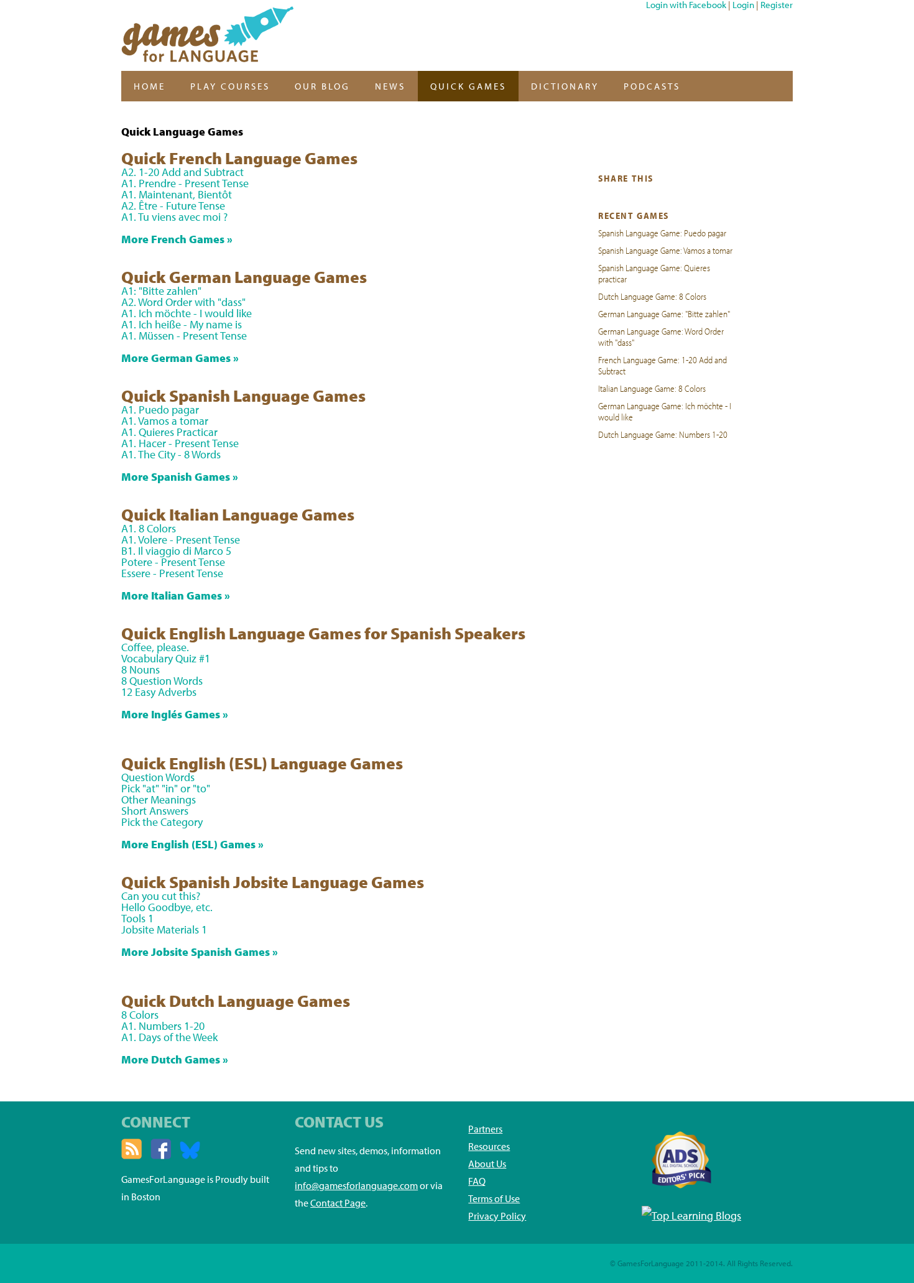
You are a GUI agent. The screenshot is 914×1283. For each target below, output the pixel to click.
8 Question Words (162, 681)
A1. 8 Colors (148, 528)
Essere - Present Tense (172, 573)
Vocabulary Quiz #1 (165, 658)
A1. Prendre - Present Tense (185, 183)
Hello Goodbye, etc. (167, 907)
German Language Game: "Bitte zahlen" (664, 313)
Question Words (158, 777)
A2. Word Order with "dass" (183, 302)
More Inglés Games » (174, 714)
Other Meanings (158, 799)
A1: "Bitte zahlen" (161, 291)
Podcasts (652, 86)
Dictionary (565, 86)
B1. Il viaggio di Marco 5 (176, 551)
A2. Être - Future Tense (173, 205)
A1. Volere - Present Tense (180, 539)
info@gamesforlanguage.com (356, 1185)
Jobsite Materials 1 (164, 929)
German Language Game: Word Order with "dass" (661, 336)
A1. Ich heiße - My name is (181, 324)
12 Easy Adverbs (158, 692)
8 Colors (140, 1014)
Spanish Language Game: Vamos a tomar (665, 250)
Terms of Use (494, 1198)
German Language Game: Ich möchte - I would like (664, 411)
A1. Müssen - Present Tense (184, 335)
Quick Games (468, 86)
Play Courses (230, 86)
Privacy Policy (497, 1216)
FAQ (477, 1181)
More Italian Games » (175, 595)
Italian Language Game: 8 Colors (652, 388)
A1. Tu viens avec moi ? (174, 217)
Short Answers (154, 811)
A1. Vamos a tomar (164, 421)
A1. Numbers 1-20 (163, 1026)
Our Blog (322, 86)
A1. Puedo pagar (160, 409)
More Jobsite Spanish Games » (199, 952)
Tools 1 (137, 918)
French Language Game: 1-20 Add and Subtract (662, 365)
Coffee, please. (155, 647)
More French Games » (177, 239)
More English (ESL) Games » (192, 844)
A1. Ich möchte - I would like (186, 313)
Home (149, 86)
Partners (485, 1129)
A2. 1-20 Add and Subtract (182, 172)
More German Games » (180, 358)
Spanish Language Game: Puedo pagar (662, 232)
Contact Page (338, 1203)
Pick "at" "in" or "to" (165, 788)
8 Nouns (140, 669)
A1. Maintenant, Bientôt (176, 194)
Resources (489, 1146)
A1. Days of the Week (169, 1037)
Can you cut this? (160, 896)
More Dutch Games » (174, 1059)
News (390, 86)
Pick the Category (162, 822)
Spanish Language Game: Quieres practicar (654, 273)
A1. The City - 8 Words (171, 454)
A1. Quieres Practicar (169, 432)
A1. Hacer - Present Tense (180, 443)
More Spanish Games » (179, 477)
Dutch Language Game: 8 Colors (652, 296)
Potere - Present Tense (173, 562)
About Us (487, 1163)
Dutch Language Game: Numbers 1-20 (662, 434)
